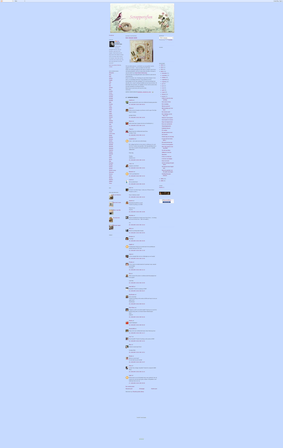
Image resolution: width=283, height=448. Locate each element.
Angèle (110, 80)
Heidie (110, 107)
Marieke (111, 137)
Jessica (111, 117)
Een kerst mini (116, 217)
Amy (110, 74)
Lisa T (130, 336)
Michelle (111, 144)
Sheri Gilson (132, 307)
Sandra (110, 166)
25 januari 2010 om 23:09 (137, 282)
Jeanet (110, 115)
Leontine (111, 129)
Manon (130, 121)
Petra (110, 157)
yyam (130, 187)
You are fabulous (117, 194)
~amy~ (130, 163)
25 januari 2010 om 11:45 (137, 125)
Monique (111, 148)
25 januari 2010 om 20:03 (137, 232)
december (164, 73)
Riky (110, 161)
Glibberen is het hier (166, 152)
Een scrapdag (165, 104)
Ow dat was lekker (166, 150)
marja (130, 254)
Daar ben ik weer (117, 202)
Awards (161, 187)
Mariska (111, 139)
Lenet (110, 128)
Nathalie (111, 153)
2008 (162, 180)
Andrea (110, 78)
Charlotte (131, 215)
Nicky (110, 155)
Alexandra (111, 72)
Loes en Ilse (112, 133)
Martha (110, 141)
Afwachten (164, 154)
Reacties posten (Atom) (138, 391)
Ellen (110, 102)
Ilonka (110, 109)
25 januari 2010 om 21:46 (137, 250)
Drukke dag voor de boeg (168, 136)
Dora (118, 41)
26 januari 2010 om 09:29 (137, 325)
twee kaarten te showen (167, 119)
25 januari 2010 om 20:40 (137, 240)
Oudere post (154, 388)
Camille (111, 91)
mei (163, 88)
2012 (162, 67)
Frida (110, 106)
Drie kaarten (165, 134)
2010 (162, 71)
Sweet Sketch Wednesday (141, 72)
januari (164, 96)
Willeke (110, 181)
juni (163, 85)
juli (163, 83)
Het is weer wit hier (166, 101)
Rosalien (111, 163)
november (164, 75)
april (163, 90)
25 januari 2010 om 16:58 (137, 211)
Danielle (111, 96)
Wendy (110, 177)
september (164, 79)
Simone (111, 174)
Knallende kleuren (166, 128)
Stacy (130, 365)
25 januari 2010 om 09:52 (137, 104)
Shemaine (111, 172)
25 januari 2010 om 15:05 (137, 184)
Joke (110, 118)
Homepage (141, 388)
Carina (110, 93)
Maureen (111, 142)
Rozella (111, 164)
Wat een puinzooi (166, 106)
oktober (164, 77)
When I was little (117, 210)
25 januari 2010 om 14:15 (137, 176)
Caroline (111, 94)
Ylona (110, 183)
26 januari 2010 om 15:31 (137, 341)
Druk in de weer (165, 160)
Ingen (110, 111)
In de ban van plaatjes (167, 158)
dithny (130, 228)
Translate (170, 39)
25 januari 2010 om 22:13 (137, 269)
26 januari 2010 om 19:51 (137, 352)
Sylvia (110, 175)
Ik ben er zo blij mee (166, 156)
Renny (110, 159)
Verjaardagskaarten (166, 126)
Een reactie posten (130, 386)
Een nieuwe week (131, 38)
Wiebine (111, 179)
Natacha (111, 150)
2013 (162, 65)
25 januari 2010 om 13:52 (137, 168)
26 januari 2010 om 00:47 (137, 290)
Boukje (130, 356)
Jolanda (111, 120)
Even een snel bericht (167, 124)
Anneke (111, 87)
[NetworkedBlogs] (166, 200)
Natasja (111, 152)
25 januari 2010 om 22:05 (137, 258)
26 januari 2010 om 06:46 (137, 317)
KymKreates (132, 294)
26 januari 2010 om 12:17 (137, 333)
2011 (162, 69)
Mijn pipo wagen (117, 225)
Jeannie (131, 200)
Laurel (110, 126)
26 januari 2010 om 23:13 (137, 371)
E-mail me (111, 35)
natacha (131, 100)
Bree (110, 89)
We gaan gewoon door (167, 132)
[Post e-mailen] (152, 92)
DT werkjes (164, 130)
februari (164, 94)
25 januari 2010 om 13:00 (137, 160)
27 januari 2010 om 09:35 (137, 383)
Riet (130, 273)
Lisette (110, 131)
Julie (110, 124)
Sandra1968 (132, 328)
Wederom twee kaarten (167, 117)
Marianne (131, 171)
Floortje (111, 104)
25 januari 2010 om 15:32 (137, 197)
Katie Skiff (131, 286)
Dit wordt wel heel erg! (167, 142)
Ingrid (110, 113)
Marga (110, 135)
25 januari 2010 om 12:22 (137, 135)
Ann (110, 83)
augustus (164, 81)
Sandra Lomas (112, 170)
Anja (110, 82)
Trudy (130, 129)
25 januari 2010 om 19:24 (137, 224)
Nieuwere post (129, 388)
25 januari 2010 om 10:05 (137, 117)
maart (163, 92)
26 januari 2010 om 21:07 (137, 362)
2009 (162, 178)
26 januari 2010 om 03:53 (137, 303)
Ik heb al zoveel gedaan (167, 144)
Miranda (111, 146)
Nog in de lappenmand (167, 121)
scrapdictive (131, 138)
